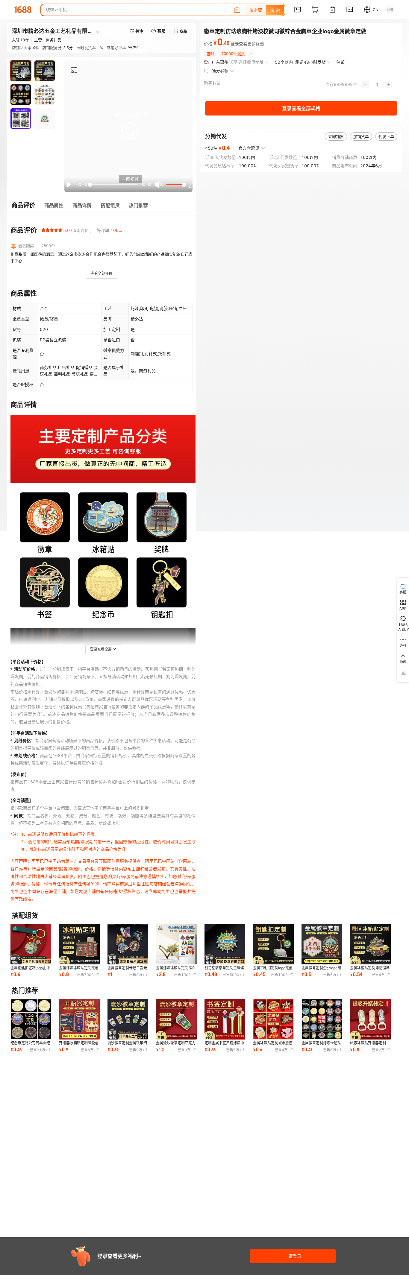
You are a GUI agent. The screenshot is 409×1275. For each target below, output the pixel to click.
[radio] (43, 230)
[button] (130, 131)
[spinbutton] (376, 84)
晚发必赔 (220, 71)
